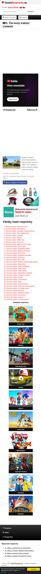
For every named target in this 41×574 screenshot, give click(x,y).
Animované (12, 176)
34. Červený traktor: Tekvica (13, 297)
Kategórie (24, 17)
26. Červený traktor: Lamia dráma (15, 279)
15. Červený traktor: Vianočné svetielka (17, 255)
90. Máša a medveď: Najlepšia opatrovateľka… (20, 550)
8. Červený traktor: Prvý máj (13, 242)
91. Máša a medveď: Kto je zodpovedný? (18, 548)
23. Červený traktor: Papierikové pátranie (18, 273)
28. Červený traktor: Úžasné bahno (16, 284)
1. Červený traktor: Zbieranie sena (16, 226)
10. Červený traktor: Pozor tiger (15, 246)
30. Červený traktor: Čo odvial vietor (16, 288)
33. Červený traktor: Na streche (15, 295)
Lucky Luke (20, 429)
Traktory (5, 178)
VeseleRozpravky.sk (17, 563)
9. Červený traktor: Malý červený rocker (17, 244)
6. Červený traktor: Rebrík (13, 237)
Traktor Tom (20, 324)
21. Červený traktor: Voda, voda (15, 268)
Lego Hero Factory (21, 472)
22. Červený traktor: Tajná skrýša (15, 271)
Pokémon (21, 493)
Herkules (21, 514)
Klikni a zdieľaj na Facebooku (16, 182)
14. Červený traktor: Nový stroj (14, 253)
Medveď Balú (21, 450)
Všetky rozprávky (10, 17)
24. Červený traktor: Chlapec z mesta (17, 275)
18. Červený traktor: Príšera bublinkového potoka (21, 262)
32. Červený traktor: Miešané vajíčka (16, 293)
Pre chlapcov (30, 176)
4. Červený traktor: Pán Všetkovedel (16, 233)
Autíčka (20, 387)
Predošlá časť (10, 110)
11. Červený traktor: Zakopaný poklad (17, 248)
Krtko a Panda (13, 7)
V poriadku (33, 569)
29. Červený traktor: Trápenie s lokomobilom (19, 286)
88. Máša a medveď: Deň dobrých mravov (18, 556)
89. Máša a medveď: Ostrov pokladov (17, 553)
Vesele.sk (16, 2)
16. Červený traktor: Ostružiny (14, 257)
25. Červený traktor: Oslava (13, 277)
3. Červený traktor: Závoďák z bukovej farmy (19, 231)
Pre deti (23, 176)
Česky (18, 176)
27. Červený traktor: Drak (12, 282)
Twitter (6, 533)
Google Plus (8, 537)
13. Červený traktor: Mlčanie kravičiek (17, 251)
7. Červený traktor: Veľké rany (14, 240)
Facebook (7, 528)
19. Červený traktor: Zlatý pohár (15, 264)
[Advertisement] (20, 51)
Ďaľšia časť (31, 110)
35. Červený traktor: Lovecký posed (16, 299)
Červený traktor (14, 173)
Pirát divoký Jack (20, 366)
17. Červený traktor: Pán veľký (14, 259)
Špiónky (20, 345)
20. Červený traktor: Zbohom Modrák (17, 266)
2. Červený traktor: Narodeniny (14, 229)
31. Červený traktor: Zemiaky (14, 290)
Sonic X (20, 408)
